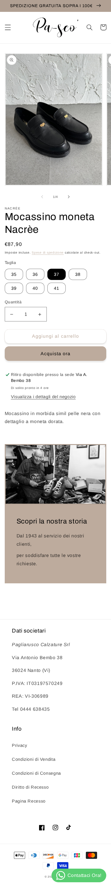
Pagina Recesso (29, 801)
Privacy (19, 745)
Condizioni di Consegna (36, 773)
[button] (8, 27)
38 (78, 274)
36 (35, 274)
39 (14, 288)
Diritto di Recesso (30, 787)
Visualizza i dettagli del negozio (43, 396)
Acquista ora (56, 353)
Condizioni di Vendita (33, 759)
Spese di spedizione (48, 252)
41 (56, 288)
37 (56, 274)
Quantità (13, 302)
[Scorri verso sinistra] (42, 197)
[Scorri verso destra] (68, 197)
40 (35, 288)
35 (14, 274)
